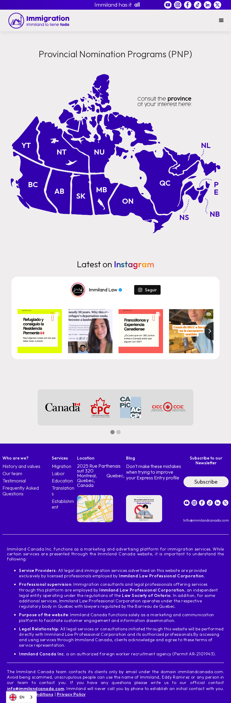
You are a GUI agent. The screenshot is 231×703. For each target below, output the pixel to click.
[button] (221, 20)
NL (206, 145)
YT (26, 145)
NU (99, 152)
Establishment (63, 504)
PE (216, 188)
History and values (21, 466)
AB (59, 191)
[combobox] (21, 697)
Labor (58, 473)
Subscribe (205, 481)
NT (62, 152)
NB (215, 214)
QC (165, 183)
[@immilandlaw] (78, 290)
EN (22, 697)
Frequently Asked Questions (20, 491)
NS (184, 217)
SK (81, 196)
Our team (12, 473)
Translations (63, 491)
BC (33, 184)
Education (62, 481)
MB (101, 189)
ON (128, 201)
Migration (61, 466)
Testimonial (14, 481)
